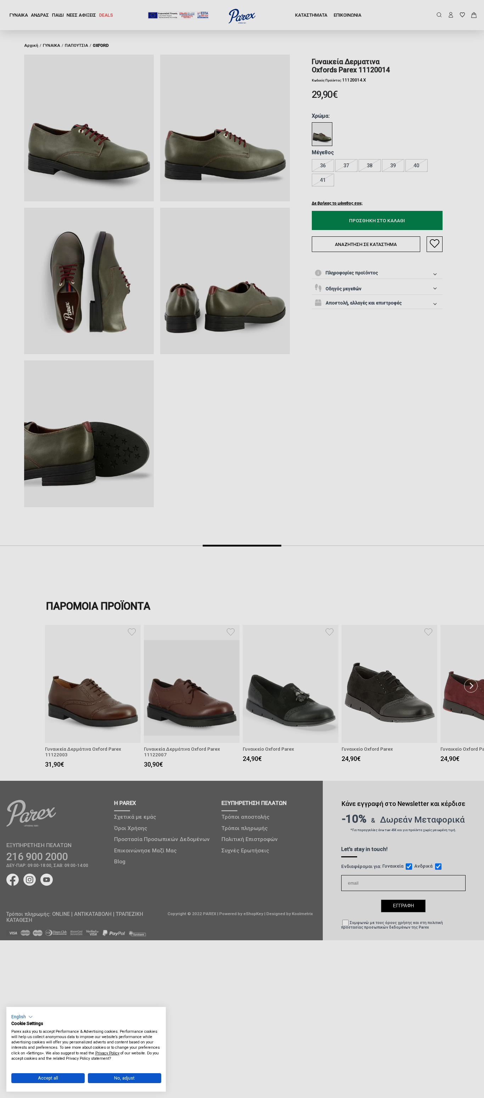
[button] (22, 1016)
